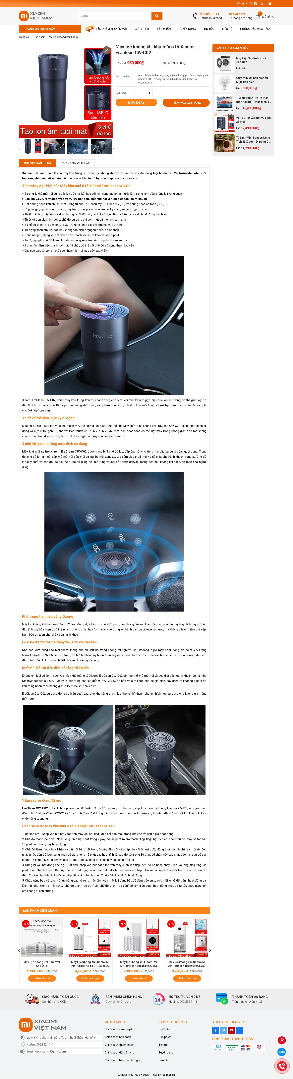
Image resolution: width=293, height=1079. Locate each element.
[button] (19, 149)
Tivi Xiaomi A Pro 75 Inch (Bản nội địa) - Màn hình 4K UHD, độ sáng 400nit (253, 100)
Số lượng (121, 92)
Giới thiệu (164, 1029)
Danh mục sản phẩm (40, 29)
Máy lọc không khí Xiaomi (63, 36)
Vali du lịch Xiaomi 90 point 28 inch (253, 119)
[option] (30, 146)
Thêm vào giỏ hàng (186, 103)
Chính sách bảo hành (118, 1037)
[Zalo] (281, 1052)
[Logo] (60, 1025)
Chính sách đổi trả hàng (119, 1052)
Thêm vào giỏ (41, 978)
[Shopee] (239, 1030)
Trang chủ (24, 36)
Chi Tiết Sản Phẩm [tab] (37, 163)
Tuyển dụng (166, 1052)
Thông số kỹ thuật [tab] (75, 163)
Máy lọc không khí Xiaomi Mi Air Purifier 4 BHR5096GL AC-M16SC (138, 965)
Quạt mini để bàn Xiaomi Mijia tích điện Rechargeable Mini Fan (252, 80)
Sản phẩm (39, 36)
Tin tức (163, 1044)
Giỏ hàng (268, 16)
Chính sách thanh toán (119, 1044)
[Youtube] (231, 1030)
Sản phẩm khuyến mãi (111, 28)
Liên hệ (163, 1060)
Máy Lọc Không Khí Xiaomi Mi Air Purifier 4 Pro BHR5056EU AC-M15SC (42, 965)
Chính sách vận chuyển (119, 1029)
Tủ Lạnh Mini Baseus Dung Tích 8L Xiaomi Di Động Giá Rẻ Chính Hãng (253, 140)
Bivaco (170, 1074)
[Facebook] (215, 1030)
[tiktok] (223, 1030)
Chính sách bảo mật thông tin (123, 1060)
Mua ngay (136, 102)
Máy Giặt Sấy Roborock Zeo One (251, 60)
